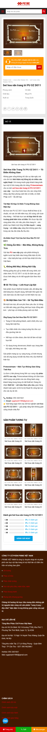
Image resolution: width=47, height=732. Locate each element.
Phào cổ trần (8, 576)
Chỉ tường (7, 571)
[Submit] (44, 11)
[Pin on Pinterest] (21, 109)
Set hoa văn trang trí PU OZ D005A (13, 464)
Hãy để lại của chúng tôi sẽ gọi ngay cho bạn (25, 61)
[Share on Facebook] (9, 109)
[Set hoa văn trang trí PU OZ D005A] (13, 452)
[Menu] (2, 11)
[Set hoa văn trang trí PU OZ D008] (34, 452)
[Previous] (7, 34)
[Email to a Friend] (17, 109)
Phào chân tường (10, 581)
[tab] (23, 121)
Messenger (40, 729)
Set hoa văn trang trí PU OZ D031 (33, 442)
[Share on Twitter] (13, 109)
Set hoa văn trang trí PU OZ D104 (13, 486)
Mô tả (8, 121)
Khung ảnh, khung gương (12, 597)
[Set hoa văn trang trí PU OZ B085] (13, 496)
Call (24, 729)
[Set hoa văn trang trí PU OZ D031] (34, 430)
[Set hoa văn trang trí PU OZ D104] (13, 474)
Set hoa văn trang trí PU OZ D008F (13, 442)
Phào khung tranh (10, 592)
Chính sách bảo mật (9, 707)
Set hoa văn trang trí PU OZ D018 (33, 508)
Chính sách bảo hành (10, 713)
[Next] (40, 34)
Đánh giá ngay (23, 538)
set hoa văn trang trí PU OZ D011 (26, 188)
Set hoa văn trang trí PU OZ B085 (13, 508)
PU (11, 252)
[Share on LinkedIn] (25, 109)
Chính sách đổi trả (9, 702)
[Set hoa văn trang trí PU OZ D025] (34, 474)
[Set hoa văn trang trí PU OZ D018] (34, 496)
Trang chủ (7, 80)
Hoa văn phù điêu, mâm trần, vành (16, 586)
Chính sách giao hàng (10, 718)
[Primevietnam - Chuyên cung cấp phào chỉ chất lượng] (23, 4)
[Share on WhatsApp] (5, 109)
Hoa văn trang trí (20, 80)
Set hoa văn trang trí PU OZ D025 (33, 486)
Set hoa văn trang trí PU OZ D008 (33, 464)
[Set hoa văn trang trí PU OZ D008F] (13, 430)
